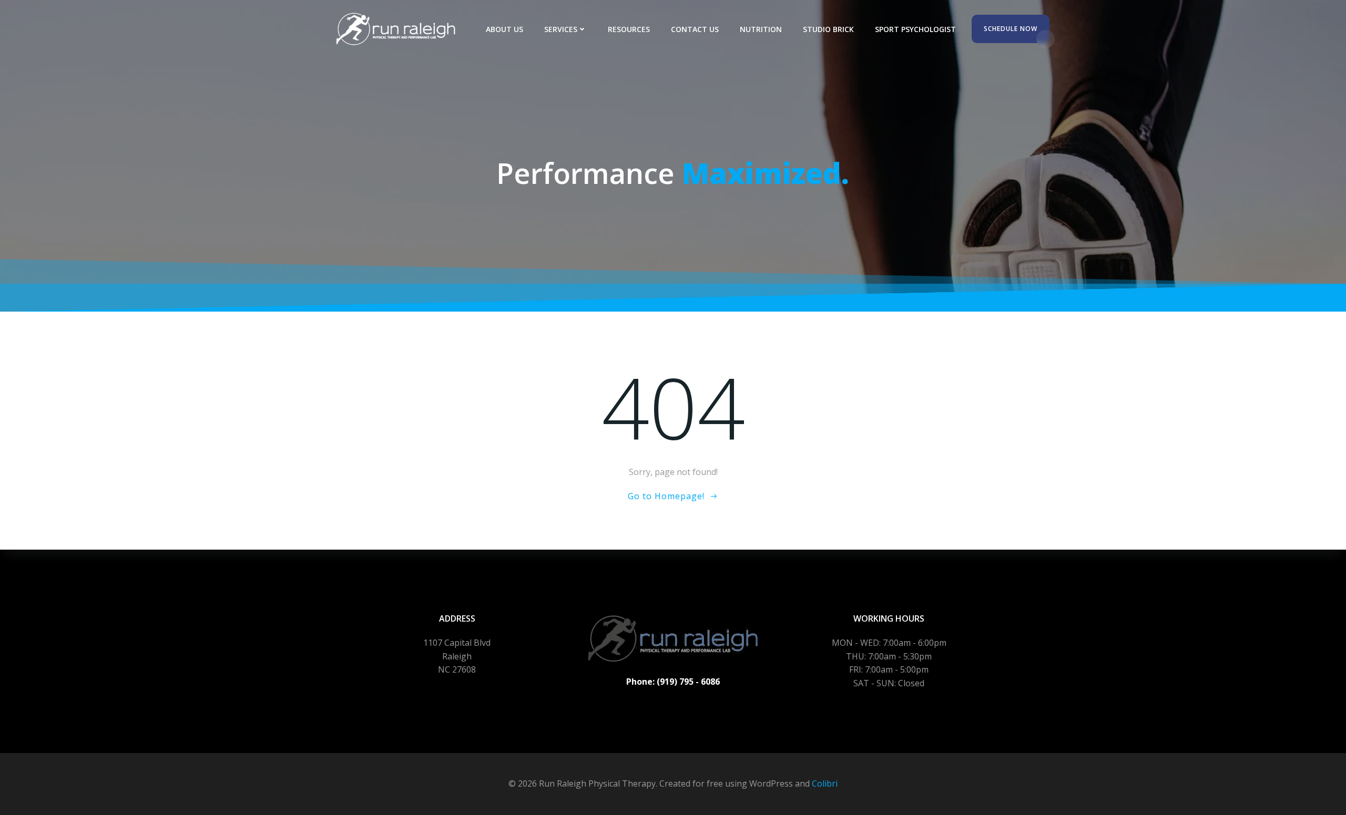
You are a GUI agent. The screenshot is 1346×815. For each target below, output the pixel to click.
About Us (504, 29)
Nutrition (761, 29)
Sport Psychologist (915, 29)
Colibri (825, 783)
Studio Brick (828, 29)
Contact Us (695, 29)
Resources (629, 29)
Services (560, 29)
